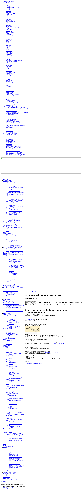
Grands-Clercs (9, 93)
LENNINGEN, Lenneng (14, 395)
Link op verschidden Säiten (11, 315)
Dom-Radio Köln (12, 327)
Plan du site (5, 179)
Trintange (8, 413)
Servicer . (7, 84)
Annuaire (5, 178)
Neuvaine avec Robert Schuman (12, 286)
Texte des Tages (6, 346)
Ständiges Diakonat (7, 432)
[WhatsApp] (25, 362)
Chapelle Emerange (13, 453)
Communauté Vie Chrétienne (12, 113)
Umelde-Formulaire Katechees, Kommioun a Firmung (16, 263)
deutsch (7, 341)
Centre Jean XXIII (9, 88)
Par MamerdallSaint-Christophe (9, 51)
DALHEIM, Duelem (13, 368)
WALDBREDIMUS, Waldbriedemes (16, 419)
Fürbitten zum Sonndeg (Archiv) (15, 246)
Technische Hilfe (6, 477)
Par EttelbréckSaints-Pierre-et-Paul (10, 35)
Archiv (7, 85)
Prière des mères (9, 127)
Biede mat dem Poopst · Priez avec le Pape (15, 249)
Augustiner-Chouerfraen (11, 134)
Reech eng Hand (9, 101)
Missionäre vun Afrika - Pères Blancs (13, 146)
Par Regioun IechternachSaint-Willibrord (11, 73)
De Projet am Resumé (10, 471)
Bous (7, 359)
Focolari (7, 115)
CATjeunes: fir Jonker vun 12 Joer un (16, 267)
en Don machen (6, 300)
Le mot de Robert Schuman (9, 285)
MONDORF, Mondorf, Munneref (16, 398)
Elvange (7, 379)
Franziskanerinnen (9, 140)
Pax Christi (8, 126)
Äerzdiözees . (8, 1)
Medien (7, 325)
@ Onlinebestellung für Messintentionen (13, 186)
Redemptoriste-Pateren (10, 148)
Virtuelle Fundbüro (12, 475)
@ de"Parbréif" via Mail (13, 217)
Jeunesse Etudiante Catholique (12, 118)
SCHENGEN (11, 406)
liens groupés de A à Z (10, 446)
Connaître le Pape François (14, 326)
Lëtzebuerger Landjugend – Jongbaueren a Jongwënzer (17, 122)
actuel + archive (9, 234)
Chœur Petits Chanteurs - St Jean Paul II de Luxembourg (17, 112)
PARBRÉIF (7, 233)
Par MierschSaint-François (9, 59)
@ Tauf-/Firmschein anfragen (12, 203)
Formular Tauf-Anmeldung (15, 210)
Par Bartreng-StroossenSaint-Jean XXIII (10, 14)
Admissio (11, 442)
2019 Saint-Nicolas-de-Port (14, 464)
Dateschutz (3, 487)
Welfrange (8, 420)
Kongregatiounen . (10, 133)
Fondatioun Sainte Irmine (11, 92)
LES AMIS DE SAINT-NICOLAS (10, 291)
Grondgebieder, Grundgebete (9, 339)
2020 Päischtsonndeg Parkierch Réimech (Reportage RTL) (15, 457)
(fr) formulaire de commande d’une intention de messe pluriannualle (16, 200)
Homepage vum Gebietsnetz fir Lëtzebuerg (15, 251)
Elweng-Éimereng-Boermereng (12, 334)
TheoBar (7, 129)
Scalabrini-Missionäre (10, 149)
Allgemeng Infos (10, 293)
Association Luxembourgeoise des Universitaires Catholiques (18, 108)
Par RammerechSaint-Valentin (9, 70)
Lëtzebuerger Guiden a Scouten (12, 121)
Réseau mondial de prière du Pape (13, 128)
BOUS (10, 360)
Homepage (5, 176)
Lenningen (8, 394)
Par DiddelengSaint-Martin (9, 23)
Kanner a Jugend (7, 314)
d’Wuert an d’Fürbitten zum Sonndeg (11, 236)
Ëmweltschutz (3, 488)
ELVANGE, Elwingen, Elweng (15, 382)
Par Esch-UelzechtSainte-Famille (9, 33)
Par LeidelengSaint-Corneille (9, 47)
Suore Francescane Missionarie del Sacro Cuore (16, 155)
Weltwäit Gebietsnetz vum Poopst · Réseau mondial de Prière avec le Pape (12, 248)
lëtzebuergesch (9, 340)
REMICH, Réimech (13, 404)
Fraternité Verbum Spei (10, 141)
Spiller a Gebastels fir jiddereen (12, 321)
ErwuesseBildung (9, 89)
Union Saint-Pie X (9, 131)
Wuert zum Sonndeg (13, 240)
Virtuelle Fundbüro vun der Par (9, 473)
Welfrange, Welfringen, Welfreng (15, 421)
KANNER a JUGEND (11, 257)
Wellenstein (8, 422)
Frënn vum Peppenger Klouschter (13, 116)
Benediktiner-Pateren (10, 137)
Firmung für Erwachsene (14, 283)
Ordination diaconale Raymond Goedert (14, 434)
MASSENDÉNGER (9, 329)
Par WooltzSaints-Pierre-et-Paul (10, 82)
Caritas (7, 87)
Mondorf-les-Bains (10, 397)
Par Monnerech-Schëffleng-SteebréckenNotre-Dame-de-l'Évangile (14, 61)
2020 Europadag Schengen (14, 459)
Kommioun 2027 (15, 274)
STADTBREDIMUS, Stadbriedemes (16, 412)
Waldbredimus (9, 418)
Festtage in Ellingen (13, 375)
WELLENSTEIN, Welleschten (15, 424)
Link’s (4, 445)
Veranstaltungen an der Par (12, 223)
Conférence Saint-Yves (10, 114)
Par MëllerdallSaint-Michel (9, 54)
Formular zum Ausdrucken (14, 190)
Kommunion (11, 272)
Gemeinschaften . (10, 106)
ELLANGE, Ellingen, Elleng (15, 378)
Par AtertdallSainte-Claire (8, 11)
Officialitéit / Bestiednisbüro (11, 100)
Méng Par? (9, 4)
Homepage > (28, 291)
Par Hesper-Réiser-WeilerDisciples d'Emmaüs (11, 37)
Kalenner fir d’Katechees (14, 269)
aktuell (7, 239)
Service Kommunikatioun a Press (13, 102)
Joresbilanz (8, 297)
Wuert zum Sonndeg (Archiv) (15, 245)
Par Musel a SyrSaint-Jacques (9, 63)
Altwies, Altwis (9, 352)
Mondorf (8, 335)
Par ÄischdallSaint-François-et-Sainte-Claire (12, 7)
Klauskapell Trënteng (10, 415)
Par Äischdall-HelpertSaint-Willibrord (10, 9)
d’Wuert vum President (10, 289)
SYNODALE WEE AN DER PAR (10, 309)
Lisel (7, 98)
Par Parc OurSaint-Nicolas (8, 68)
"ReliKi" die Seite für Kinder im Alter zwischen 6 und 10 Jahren (16, 317)
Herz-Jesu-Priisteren (10, 142)
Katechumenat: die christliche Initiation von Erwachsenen (15, 307)
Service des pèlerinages (10, 104)
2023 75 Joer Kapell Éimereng (15, 455)
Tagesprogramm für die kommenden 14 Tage (15, 229)
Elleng (7, 337)
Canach (7, 365)
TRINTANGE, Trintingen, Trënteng (16, 414)
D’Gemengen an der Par (11, 429)
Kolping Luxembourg (10, 120)
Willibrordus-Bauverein (10, 132)
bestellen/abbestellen (14, 220)
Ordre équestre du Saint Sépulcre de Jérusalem (15, 125)
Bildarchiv (8, 448)
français (7, 342)
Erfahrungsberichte (11, 295)
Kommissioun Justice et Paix (12, 95)
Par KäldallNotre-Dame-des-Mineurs (11, 42)
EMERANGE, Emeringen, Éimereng (16, 385)
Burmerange (8, 361)
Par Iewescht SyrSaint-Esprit (9, 40)
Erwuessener (8, 281)
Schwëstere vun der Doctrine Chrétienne (14, 152)
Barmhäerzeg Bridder (10, 135)
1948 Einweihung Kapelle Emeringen (16, 465)
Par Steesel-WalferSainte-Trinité (9, 75)
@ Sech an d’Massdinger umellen (13, 213)
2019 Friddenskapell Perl (14, 462)
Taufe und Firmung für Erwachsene (11, 303)
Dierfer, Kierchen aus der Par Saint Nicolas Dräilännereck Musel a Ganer (12, 350)
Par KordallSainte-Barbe (8, 44)
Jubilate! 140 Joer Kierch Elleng (15, 377)
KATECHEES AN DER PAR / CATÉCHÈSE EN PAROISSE (13, 254)
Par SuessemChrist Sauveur (9, 77)
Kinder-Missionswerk (13, 320)
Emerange (8, 384)
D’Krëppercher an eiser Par (14, 468)
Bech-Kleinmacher (10, 355)
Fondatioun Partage (10, 91)
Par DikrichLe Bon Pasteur (9, 26)
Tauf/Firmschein (16, 206)
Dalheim (8, 367)
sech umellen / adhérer (10, 333)
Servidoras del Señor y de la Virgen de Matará (15, 154)
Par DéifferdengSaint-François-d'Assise (10, 21)
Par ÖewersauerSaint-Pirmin (9, 66)
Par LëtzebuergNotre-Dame (9, 49)
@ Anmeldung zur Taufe (11, 208)
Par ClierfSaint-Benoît (8, 19)
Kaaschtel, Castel (9, 392)
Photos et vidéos (9, 450)
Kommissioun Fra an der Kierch (12, 94)
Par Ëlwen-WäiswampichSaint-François (11, 30)
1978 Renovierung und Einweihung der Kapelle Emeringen (16, 467)
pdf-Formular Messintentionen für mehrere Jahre (15, 194)
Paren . (6, 2)
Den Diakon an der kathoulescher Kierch (14, 433)
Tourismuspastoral (9, 105)
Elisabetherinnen (9, 139)
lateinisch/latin (9, 344)
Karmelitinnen (9, 145)
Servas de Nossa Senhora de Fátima (13, 153)
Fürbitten (10, 241)
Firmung (11, 276)
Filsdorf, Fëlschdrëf (13, 387)
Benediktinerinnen (9, 138)
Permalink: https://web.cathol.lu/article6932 (34, 363)
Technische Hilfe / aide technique (13, 479)
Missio (7, 99)
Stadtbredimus (9, 411)
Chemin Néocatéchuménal (11, 111)
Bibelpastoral (8, 86)
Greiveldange (9, 388)
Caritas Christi (9, 109)
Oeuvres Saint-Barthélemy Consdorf (13, 124)
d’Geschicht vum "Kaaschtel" (15, 393)
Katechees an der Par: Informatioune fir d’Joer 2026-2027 (16, 260)
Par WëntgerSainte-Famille (9, 80)
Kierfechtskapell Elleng (13, 454)
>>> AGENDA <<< (7, 221)
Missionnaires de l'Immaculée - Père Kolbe (14, 147)
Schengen (8, 405)
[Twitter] (26, 362)
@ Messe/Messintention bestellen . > (42, 291)
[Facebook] (28, 362)
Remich (7, 402)
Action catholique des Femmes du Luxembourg (15, 107)
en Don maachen (9, 301)
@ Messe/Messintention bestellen (14, 183)
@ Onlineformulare (7, 181)
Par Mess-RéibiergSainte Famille (9, 56)
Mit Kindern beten (12, 319)
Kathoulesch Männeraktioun (12, 119)
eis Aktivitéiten (9, 332)
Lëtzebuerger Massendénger (11, 96)
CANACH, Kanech (13, 366)
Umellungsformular (13, 215)
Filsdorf (7, 386)
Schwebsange (9, 407)
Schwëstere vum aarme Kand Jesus (13, 151)
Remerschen (8, 399)
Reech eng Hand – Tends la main (10, 470)
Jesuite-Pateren (9, 144)
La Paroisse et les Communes (9, 428)
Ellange (7, 369)
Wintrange (8, 425)
